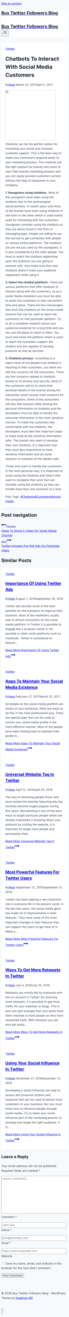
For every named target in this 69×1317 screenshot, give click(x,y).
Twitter (10, 48)
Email (6, 1243)
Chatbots (27, 496)
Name (6, 1230)
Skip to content (11, 3)
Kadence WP (24, 1298)
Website (6, 1256)
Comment (9, 1217)
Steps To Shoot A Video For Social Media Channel (29, 531)
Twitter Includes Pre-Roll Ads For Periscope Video (30, 546)
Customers (43, 496)
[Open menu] (5, 32)
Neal (12, 84)
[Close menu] (2, 1311)
